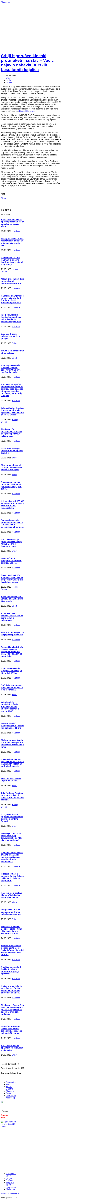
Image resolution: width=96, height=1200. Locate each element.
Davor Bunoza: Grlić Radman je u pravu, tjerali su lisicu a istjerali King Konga (12, 261)
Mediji (14, 475)
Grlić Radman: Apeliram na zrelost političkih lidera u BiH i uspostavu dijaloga (12, 796)
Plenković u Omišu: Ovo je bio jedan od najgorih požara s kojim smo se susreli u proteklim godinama (12, 1009)
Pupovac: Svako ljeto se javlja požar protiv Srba (12, 633)
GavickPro (14, 1193)
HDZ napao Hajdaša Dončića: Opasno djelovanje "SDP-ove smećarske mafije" (11, 368)
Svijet (8, 78)
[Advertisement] (48, 20)
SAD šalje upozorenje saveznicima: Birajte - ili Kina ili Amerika (12, 687)
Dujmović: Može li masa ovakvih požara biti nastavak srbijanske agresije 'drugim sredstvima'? (12, 857)
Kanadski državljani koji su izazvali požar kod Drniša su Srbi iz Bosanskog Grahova (12, 299)
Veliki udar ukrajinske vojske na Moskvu (11, 779)
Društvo (9, 1089)
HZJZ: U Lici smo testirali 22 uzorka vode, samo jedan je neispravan (12, 616)
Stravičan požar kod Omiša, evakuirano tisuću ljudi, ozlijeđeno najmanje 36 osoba (11, 1029)
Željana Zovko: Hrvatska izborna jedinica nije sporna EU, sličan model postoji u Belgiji (12, 411)
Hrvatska (16, 231)
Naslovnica (11, 1082)
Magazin (10, 1091)
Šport (14, 358)
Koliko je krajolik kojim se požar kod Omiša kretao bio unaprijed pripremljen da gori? (11, 989)
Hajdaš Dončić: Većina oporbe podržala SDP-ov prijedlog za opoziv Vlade (12, 222)
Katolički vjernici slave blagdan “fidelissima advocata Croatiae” (11, 895)
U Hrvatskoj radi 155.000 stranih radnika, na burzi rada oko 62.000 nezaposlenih (12, 504)
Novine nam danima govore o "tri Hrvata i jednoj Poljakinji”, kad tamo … (11, 485)
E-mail (9, 82)
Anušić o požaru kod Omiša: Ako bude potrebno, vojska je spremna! (11, 970)
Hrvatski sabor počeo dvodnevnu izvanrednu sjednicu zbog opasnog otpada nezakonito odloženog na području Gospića (12, 390)
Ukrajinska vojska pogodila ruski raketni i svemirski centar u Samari (12, 817)
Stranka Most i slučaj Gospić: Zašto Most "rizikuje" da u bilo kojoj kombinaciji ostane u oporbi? (12, 950)
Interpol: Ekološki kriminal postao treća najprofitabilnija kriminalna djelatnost (11, 318)
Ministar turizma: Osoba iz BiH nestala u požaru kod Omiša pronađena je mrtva (12, 743)
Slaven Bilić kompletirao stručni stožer (12, 352)
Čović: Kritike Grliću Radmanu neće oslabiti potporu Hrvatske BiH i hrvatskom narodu (12, 578)
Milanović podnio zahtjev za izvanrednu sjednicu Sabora (11, 560)
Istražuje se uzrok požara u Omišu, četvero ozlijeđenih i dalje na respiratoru (12, 877)
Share (3, 198)
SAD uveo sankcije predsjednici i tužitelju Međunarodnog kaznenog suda (11, 542)
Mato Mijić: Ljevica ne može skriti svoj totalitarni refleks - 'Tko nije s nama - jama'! (11, 836)
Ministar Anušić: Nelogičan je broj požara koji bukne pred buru (12, 725)
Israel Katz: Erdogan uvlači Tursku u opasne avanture (12, 450)
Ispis (8, 80)
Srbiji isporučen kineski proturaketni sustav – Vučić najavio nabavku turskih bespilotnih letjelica (27, 63)
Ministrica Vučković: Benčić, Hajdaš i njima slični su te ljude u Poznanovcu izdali (11, 930)
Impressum (11, 1095)
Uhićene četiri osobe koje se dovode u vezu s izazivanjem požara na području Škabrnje (12, 762)
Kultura (9, 1087)
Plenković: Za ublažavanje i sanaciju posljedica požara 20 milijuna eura (11, 432)
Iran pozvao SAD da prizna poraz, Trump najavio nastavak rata (11, 912)
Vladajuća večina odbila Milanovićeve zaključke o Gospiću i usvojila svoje (12, 241)
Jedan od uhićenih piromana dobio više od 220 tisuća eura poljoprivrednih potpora (12, 523)
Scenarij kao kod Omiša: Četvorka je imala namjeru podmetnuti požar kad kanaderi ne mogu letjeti (12, 651)
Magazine (5, 2)
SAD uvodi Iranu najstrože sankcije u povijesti (10, 336)
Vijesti (9, 1084)
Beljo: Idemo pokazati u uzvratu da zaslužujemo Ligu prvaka (12, 599)
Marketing (10, 1098)
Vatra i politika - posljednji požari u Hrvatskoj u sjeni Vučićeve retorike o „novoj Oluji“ (10, 706)
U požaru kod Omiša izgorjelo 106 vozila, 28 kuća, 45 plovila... (11, 670)
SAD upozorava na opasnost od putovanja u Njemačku (12, 1048)
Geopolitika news (26, 111)
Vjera (14, 902)
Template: (5, 1193)
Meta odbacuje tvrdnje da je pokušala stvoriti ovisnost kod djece (11, 467)
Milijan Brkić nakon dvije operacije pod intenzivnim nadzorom (12, 281)
